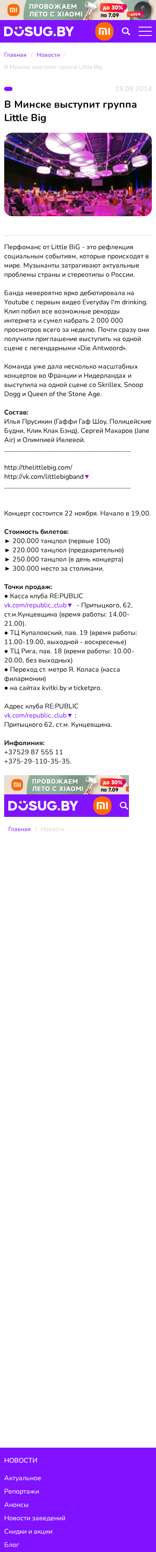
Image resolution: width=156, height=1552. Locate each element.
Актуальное (22, 1478)
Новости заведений (34, 1518)
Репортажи (21, 1491)
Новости (48, 55)
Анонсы (16, 1504)
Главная (15, 55)
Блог (11, 1544)
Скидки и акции (28, 1531)
